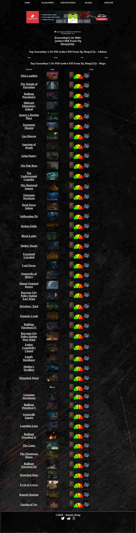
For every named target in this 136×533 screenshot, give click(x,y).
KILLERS (88, 3)
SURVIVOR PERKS (68, 3)
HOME (27, 3)
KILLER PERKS (48, 3)
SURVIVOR (108, 3)
